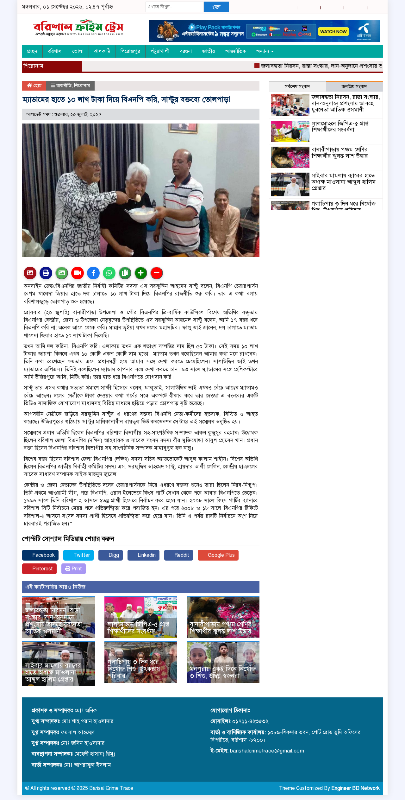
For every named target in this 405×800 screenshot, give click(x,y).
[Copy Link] (125, 273)
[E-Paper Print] (46, 273)
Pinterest (42, 569)
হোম (36, 85)
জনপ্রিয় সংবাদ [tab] (354, 86)
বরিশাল (55, 51)
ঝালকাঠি (102, 51)
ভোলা (78, 51)
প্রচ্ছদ (32, 51)
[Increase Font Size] (140, 273)
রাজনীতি (64, 85)
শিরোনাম (82, 85)
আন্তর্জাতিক (235, 51)
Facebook (43, 555)
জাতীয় (208, 51)
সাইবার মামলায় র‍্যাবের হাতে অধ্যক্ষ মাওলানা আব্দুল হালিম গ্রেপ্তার (53, 672)
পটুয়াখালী (160, 51)
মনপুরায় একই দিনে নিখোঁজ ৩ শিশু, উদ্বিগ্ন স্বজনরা (223, 672)
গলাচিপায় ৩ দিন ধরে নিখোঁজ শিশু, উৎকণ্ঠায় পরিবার (134, 669)
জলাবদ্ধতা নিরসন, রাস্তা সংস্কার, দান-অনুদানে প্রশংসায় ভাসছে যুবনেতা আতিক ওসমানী (53, 620)
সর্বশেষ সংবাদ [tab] (297, 86)
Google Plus (221, 555)
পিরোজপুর (130, 51)
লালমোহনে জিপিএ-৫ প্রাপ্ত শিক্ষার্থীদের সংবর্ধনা (138, 627)
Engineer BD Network (355, 788)
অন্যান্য (263, 51)
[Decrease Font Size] (156, 273)
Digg (113, 555)
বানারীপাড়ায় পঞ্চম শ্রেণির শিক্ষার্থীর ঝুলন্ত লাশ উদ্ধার (221, 627)
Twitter (81, 555)
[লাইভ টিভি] (77, 273)
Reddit (181, 555)
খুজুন (216, 7)
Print (76, 569)
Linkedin (146, 555)
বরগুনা (186, 51)
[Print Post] (30, 273)
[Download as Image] (61, 273)
